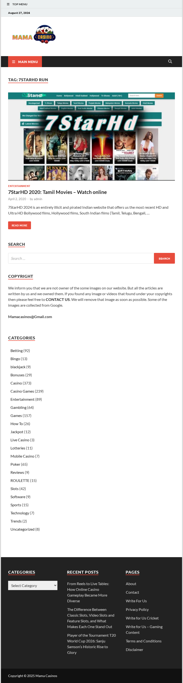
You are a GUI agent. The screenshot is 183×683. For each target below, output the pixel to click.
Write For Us (136, 600)
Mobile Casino (22, 456)
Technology (19, 513)
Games (16, 415)
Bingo (15, 358)
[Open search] (170, 61)
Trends (16, 521)
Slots (14, 488)
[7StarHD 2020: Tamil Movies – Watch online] (91, 137)
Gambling (18, 407)
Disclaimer (134, 649)
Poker (15, 464)
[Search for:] (91, 258)
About (131, 583)
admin (38, 199)
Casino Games (22, 391)
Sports (15, 504)
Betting (16, 350)
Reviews (17, 472)
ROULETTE (19, 480)
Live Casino (19, 440)
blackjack (17, 366)
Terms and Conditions (144, 641)
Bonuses (17, 375)
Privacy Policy (137, 609)
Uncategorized (22, 529)
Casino (16, 383)
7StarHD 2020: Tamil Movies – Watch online (57, 192)
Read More (17, 224)
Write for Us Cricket (142, 618)
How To (16, 423)
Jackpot (16, 431)
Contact (132, 592)
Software (17, 496)
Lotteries (17, 448)
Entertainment (19, 186)
